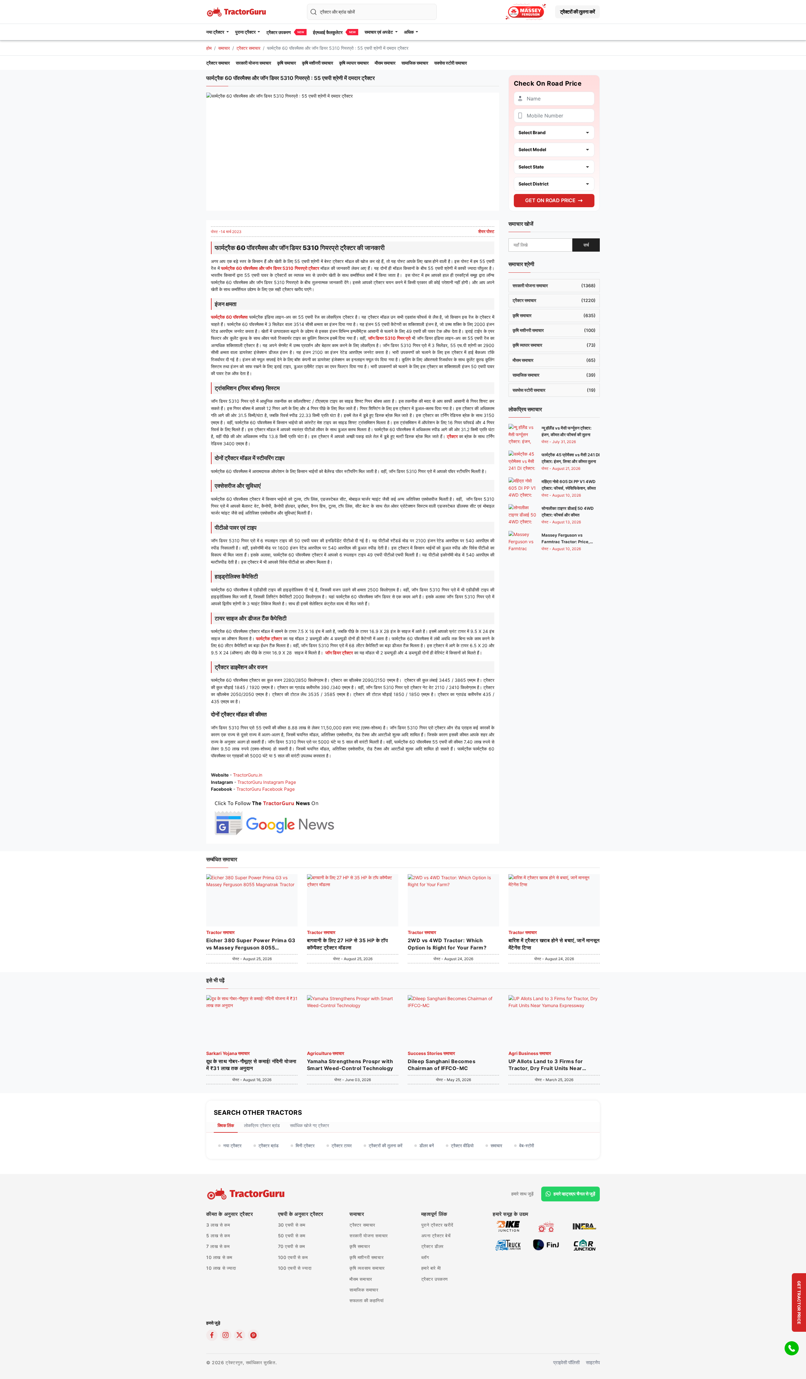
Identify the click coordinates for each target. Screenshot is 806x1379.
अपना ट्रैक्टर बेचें (436, 1235)
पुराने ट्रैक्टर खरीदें (437, 1225)
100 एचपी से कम (293, 1257)
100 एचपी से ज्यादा (295, 1268)
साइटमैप (593, 1362)
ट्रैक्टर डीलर (432, 1246)
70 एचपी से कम (291, 1246)
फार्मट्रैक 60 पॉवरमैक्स (229, 317)
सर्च (586, 245)
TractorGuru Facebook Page (265, 789)
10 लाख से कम (219, 1257)
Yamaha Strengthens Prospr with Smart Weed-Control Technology (350, 1064)
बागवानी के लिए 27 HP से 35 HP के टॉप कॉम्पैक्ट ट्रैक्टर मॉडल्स (347, 943)
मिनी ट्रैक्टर (305, 1145)
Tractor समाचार (220, 932)
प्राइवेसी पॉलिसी (566, 1362)
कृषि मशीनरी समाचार (317, 63)
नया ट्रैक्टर (232, 1145)
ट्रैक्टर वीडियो (462, 1145)
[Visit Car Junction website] (584, 1244)
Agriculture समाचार (325, 1053)
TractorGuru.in (247, 775)
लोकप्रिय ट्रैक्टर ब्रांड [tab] (262, 1125)
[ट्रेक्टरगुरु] (246, 1194)
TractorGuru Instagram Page (266, 782)
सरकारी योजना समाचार (253, 63)
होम (209, 48)
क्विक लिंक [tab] (226, 1125)
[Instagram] (225, 1335)
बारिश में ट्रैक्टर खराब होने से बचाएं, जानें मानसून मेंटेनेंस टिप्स (554, 943)
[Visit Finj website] (546, 1244)
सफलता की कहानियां (366, 1300)
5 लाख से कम (218, 1235)
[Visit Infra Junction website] (584, 1225)
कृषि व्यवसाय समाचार (367, 1268)
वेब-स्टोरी (526, 1145)
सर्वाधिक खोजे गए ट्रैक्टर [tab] (309, 1125)
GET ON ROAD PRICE (550, 200)
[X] (239, 1335)
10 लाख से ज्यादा (221, 1268)
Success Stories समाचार (431, 1053)
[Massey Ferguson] (525, 12)
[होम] (237, 11)
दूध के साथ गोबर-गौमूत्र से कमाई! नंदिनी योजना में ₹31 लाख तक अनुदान (251, 1064)
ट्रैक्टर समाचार (248, 48)
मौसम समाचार (385, 63)
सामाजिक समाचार (414, 63)
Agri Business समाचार (529, 1053)
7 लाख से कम (218, 1246)
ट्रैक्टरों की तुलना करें (577, 12)
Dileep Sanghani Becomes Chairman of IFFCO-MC (441, 1064)
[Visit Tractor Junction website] (546, 1225)
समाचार (224, 48)
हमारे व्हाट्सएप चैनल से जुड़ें (574, 1193)
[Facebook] (212, 1335)
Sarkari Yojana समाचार (228, 1053)
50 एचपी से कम (292, 1235)
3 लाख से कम (218, 1225)
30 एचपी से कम (292, 1225)
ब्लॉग (425, 1257)
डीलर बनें (426, 1145)
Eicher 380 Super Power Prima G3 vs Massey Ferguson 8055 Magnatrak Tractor (251, 944)
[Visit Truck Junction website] (508, 1244)
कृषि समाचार (286, 63)
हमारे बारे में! (431, 1268)
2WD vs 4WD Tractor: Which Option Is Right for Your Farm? (447, 943)
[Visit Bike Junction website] (508, 1225)
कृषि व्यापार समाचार (354, 63)
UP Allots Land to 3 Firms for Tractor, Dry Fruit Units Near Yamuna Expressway (545, 1065)
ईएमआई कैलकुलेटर (328, 32)
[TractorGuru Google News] (274, 816)
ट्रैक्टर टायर (342, 1145)
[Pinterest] (253, 1335)
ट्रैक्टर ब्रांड (268, 1145)
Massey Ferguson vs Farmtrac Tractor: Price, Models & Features (566, 542)
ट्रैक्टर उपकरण (278, 32)
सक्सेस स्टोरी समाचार (450, 63)
